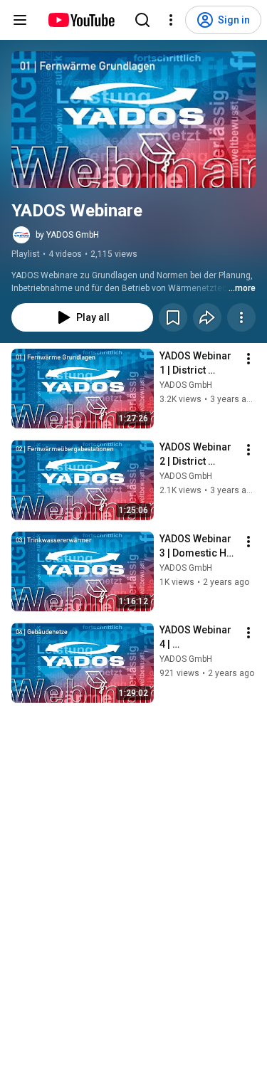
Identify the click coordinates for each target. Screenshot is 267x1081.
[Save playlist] (173, 317)
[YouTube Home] (81, 20)
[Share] (207, 317)
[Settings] (170, 19)
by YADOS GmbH (67, 235)
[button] (133, 119)
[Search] (142, 19)
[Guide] (19, 19)
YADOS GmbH (185, 385)
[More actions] (241, 317)
